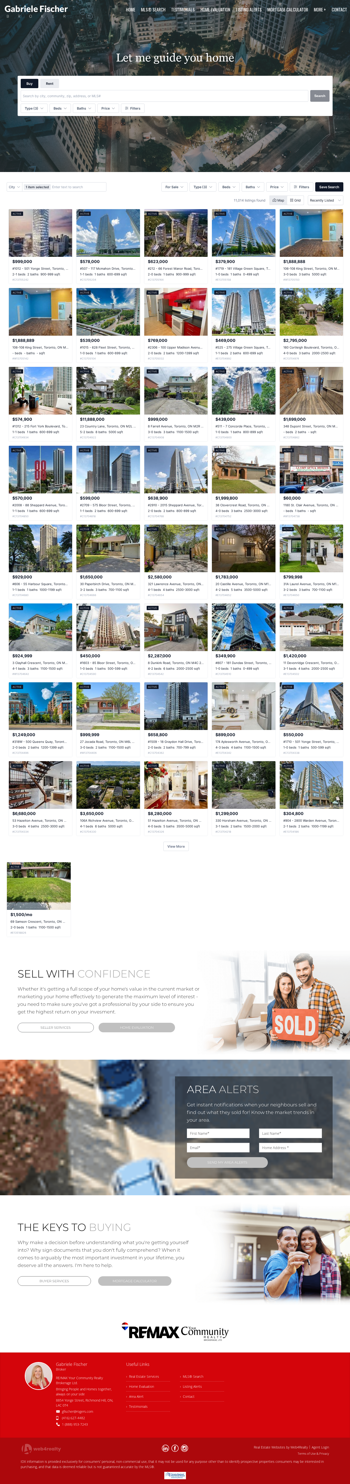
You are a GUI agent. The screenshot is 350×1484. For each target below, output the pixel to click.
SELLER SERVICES (55, 1027)
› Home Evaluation (140, 1386)
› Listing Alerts (191, 1386)
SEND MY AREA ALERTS (227, 1162)
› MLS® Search (191, 1376)
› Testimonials (137, 1406)
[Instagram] (184, 1448)
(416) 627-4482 (73, 1418)
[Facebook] (175, 1448)
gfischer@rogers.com (77, 1411)
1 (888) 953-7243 (75, 1424)
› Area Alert (135, 1396)
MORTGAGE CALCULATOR (135, 1281)
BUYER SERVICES (54, 1281)
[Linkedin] (165, 1448)
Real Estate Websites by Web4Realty (281, 1447)
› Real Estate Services (142, 1376)
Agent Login (320, 1447)
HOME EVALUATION (137, 1027)
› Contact (187, 1396)
